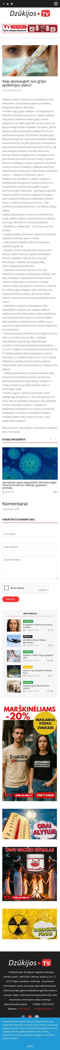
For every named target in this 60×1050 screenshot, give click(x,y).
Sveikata (28, 621)
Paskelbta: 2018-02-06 (12, 90)
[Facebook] (3, 4)
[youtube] (7, 4)
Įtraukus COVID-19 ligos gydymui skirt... (38, 656)
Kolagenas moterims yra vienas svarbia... (38, 625)
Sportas (27, 667)
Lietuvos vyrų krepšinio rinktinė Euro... (37, 671)
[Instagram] (12, 4)
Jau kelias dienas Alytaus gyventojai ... (34, 641)
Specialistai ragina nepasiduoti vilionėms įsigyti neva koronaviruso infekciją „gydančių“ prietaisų (29, 485)
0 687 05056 (23, 1008)
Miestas (27, 636)
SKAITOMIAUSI (30, 613)
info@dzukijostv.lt (43, 1008)
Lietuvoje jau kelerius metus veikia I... (36, 686)
